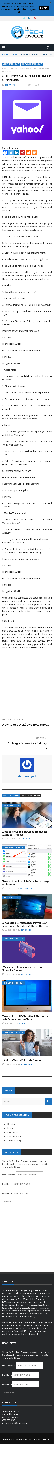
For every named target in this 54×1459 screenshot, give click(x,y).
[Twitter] (11, 152)
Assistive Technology (11, 64)
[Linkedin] (17, 152)
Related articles (11, 796)
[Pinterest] (22, 152)
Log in (10, 1128)
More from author (31, 796)
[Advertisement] (27, 679)
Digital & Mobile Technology (32, 64)
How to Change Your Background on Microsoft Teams (24, 833)
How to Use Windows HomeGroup (25, 724)
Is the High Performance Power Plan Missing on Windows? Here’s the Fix (25, 924)
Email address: (9, 1174)
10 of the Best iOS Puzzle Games (21, 1060)
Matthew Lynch (10, 85)
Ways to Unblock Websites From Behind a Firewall (22, 968)
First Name (7, 1184)
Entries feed (13, 1132)
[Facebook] (5, 152)
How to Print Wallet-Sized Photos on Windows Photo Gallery (25, 1018)
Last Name (7, 1193)
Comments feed (15, 1136)
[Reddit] (28, 152)
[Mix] (34, 152)
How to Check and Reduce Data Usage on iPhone (25, 883)
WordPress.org (14, 1140)
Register (11, 1124)
